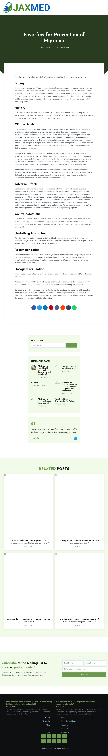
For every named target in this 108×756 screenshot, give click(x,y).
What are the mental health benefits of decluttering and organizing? (44, 370)
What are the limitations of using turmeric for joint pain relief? (28, 620)
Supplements (46, 47)
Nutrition (34, 382)
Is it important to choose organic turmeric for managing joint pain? (79, 541)
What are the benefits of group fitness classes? (44, 401)
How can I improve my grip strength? (69, 367)
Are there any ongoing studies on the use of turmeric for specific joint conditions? (69, 386)
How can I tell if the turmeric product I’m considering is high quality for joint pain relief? (28, 541)
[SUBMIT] (71, 345)
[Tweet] (75, 438)
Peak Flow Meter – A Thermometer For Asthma (65, 400)
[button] (33, 307)
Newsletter (37, 340)
